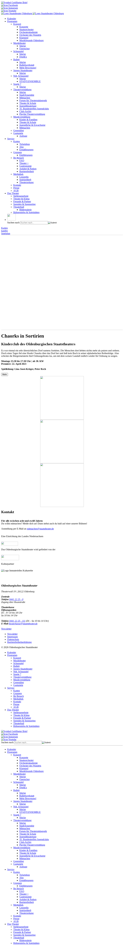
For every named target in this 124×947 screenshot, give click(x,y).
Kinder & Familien (28, 119)
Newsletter (6, 628)
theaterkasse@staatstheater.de (23, 623)
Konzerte (23, 26)
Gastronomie (25, 166)
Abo (21, 147)
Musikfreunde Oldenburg (31, 40)
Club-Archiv (25, 111)
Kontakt (17, 185)
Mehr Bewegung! (27, 67)
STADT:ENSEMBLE (30, 81)
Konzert (17, 24)
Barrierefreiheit (26, 171)
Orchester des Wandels (30, 35)
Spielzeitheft (25, 179)
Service (10, 138)
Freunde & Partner (22, 201)
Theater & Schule (27, 103)
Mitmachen (24, 97)
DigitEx (23, 57)
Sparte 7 (17, 84)
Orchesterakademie (28, 32)
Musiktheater (19, 43)
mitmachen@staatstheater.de (40, 528)
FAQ (21, 160)
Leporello (24, 177)
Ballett (16, 59)
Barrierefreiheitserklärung (19, 642)
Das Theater (13, 193)
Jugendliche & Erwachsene (32, 125)
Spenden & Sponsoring (24, 204)
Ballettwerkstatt (26, 65)
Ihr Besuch (18, 157)
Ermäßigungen (26, 149)
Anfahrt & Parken (27, 168)
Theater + (24, 163)
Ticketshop (24, 144)
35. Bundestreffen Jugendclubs (34, 108)
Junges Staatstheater (22, 70)
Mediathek (18, 174)
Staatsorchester (26, 29)
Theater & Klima (21, 198)
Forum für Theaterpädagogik (33, 100)
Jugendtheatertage (27, 106)
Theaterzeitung (26, 182)
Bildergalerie (25, 209)
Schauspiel (18, 51)
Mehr (4, 374)
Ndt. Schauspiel (20, 76)
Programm (12, 21)
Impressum (12, 636)
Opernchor (24, 48)
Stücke (22, 46)
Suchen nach (13, 222)
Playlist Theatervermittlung (32, 114)
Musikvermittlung (21, 117)
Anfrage (23, 136)
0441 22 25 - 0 (16, 599)
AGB (16, 190)
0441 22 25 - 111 (17, 621)
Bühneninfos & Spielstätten (26, 212)
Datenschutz (13, 639)
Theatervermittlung (22, 89)
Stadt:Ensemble (26, 95)
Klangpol (23, 37)
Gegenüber (18, 130)
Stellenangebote (20, 196)
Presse (16, 188)
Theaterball (18, 207)
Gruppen (17, 152)
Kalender (11, 18)
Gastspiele (18, 133)
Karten (16, 141)
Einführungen (26, 155)
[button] (11, 217)
